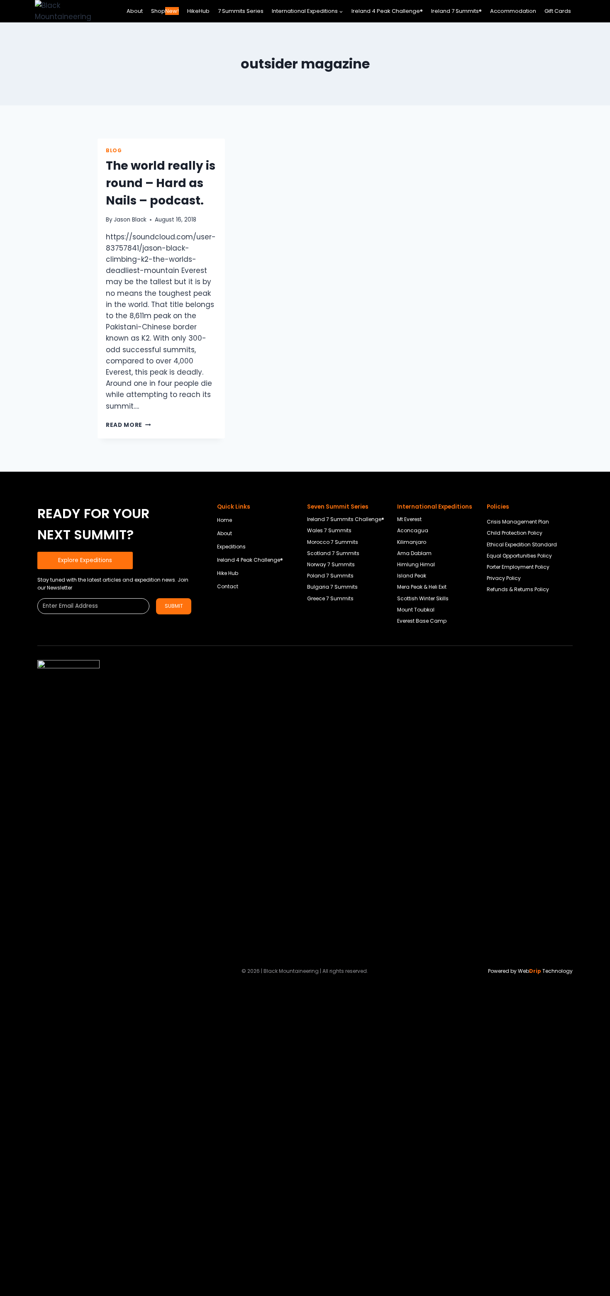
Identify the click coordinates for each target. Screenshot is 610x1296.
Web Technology (545, 970)
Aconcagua (412, 530)
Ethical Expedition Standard (522, 544)
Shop (165, 11)
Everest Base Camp (422, 620)
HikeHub (198, 11)
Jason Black (130, 220)
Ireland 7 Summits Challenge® (345, 519)
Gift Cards (557, 11)
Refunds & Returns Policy (518, 589)
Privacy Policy (504, 578)
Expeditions (231, 546)
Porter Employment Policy (518, 566)
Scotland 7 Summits (333, 553)
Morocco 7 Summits (332, 542)
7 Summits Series (241, 11)
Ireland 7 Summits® (456, 11)
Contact (227, 586)
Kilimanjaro (411, 542)
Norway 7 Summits (331, 564)
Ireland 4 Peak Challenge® (387, 11)
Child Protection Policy (514, 532)
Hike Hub (227, 573)
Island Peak (411, 575)
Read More (128, 425)
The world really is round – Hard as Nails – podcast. (160, 183)
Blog (114, 150)
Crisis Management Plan (518, 521)
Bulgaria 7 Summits (332, 586)
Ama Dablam (414, 553)
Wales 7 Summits (329, 530)
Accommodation (513, 11)
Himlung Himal (416, 564)
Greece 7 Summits (330, 598)
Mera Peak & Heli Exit (422, 586)
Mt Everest (409, 519)
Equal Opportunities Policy (519, 555)
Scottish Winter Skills (423, 598)
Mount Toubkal (415, 609)
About (135, 11)
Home (224, 520)
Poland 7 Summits (330, 575)
